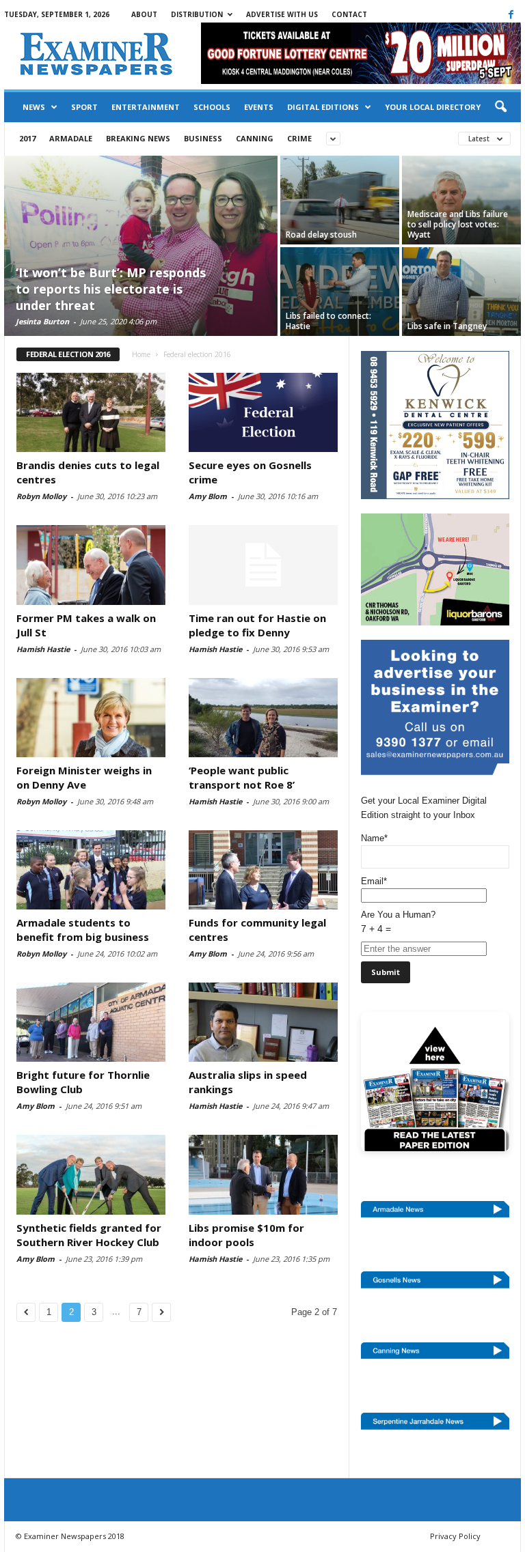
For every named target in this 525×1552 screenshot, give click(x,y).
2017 (27, 138)
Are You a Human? (398, 921)
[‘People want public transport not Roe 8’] (263, 717)
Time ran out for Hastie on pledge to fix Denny (257, 625)
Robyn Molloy (41, 496)
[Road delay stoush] (339, 200)
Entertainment (145, 107)
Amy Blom (208, 496)
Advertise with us (282, 14)
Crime (299, 138)
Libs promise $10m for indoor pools (246, 1235)
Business (203, 138)
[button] (500, 107)
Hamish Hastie (43, 649)
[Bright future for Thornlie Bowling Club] (90, 1022)
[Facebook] (510, 14)
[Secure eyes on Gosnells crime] (263, 412)
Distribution (197, 14)
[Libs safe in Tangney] (461, 291)
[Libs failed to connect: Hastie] (339, 291)
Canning (254, 138)
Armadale (70, 138)
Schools (211, 107)
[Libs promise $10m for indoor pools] (263, 1174)
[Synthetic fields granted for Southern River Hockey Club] (90, 1174)
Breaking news (138, 138)
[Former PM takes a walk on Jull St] (90, 564)
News (34, 107)
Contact (349, 14)
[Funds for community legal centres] (263, 869)
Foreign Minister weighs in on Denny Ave (84, 777)
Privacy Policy (455, 1536)
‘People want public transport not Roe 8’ (242, 777)
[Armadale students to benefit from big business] (90, 869)
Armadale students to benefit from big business (82, 930)
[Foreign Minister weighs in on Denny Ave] (90, 717)
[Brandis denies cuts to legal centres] (90, 412)
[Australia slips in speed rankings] (263, 1022)
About (144, 14)
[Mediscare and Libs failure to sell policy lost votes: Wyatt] (461, 200)
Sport (84, 107)
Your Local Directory (433, 107)
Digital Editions (323, 107)
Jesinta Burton (42, 321)
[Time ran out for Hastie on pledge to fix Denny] (263, 564)
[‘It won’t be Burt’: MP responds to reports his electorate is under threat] (141, 247)
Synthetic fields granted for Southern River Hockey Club (88, 1235)
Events (258, 107)
